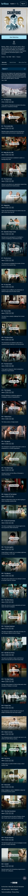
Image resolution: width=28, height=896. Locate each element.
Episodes (4, 62)
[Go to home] (14, 882)
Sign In (23, 3)
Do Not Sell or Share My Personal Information (12, 886)
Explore (12, 3)
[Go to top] (25, 878)
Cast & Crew (13, 62)
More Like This (22, 62)
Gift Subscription (5, 889)
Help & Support (14, 889)
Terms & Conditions (6, 892)
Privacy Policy (15, 892)
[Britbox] (5, 3)
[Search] (18, 3)
